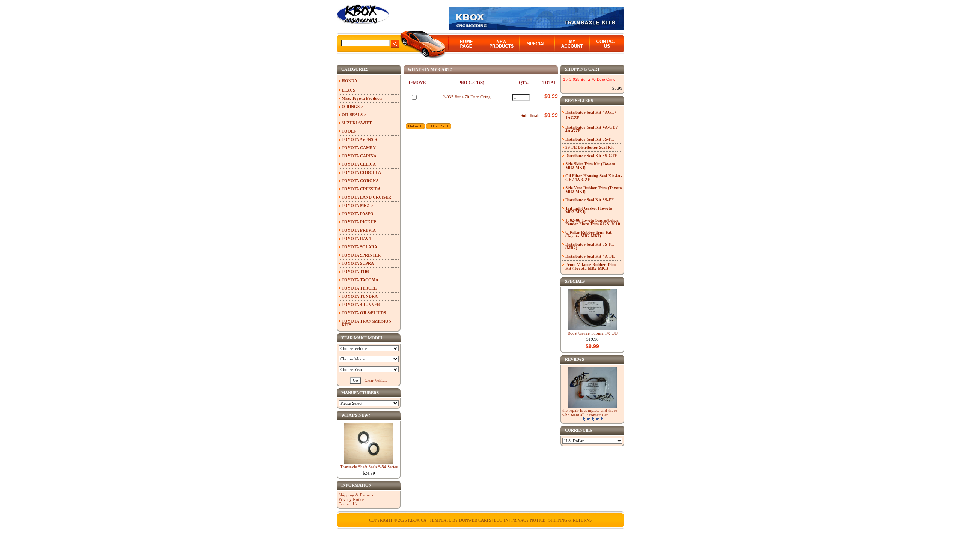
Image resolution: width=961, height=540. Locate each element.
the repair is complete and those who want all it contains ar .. (589, 412)
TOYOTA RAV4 (356, 238)
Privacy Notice (351, 499)
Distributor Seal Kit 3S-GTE (591, 155)
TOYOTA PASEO (358, 214)
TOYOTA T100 (355, 271)
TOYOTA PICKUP (359, 222)
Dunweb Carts (475, 520)
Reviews (574, 359)
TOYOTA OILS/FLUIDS (364, 312)
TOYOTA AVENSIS (359, 139)
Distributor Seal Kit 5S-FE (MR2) (589, 246)
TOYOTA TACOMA (360, 280)
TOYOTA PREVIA (359, 230)
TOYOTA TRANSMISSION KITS (367, 323)
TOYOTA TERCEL (359, 288)
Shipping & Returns (356, 495)
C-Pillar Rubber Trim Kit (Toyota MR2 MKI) (588, 234)
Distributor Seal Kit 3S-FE (589, 200)
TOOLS (349, 131)
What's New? (356, 415)
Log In (501, 520)
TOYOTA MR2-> (357, 205)
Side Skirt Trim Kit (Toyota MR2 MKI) (590, 166)
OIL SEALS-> (354, 114)
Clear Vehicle (376, 380)
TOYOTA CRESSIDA (361, 189)
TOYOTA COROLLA (361, 172)
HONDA (349, 80)
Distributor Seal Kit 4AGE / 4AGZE (590, 115)
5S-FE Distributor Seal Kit (589, 147)
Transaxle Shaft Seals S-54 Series (369, 467)
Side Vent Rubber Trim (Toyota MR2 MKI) (593, 190)
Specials (575, 281)
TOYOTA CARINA (359, 156)
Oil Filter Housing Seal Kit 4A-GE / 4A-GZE (593, 178)
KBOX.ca (417, 520)
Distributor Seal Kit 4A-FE (590, 256)
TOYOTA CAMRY (359, 148)
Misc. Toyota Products (362, 98)
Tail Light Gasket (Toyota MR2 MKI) (588, 210)
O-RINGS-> (352, 106)
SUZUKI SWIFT (357, 123)
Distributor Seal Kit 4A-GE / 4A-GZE (591, 129)
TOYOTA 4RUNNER (361, 304)
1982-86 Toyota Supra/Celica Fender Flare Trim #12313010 (592, 222)
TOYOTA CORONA (360, 180)
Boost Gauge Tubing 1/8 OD (593, 333)
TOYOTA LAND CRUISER (366, 197)
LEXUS (348, 90)
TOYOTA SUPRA (358, 263)
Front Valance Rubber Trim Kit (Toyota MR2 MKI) (590, 266)
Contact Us (348, 504)
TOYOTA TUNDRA (360, 296)
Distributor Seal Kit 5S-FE (589, 139)
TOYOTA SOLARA (359, 246)
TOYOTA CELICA (359, 164)
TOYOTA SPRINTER (361, 255)
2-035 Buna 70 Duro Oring (467, 96)
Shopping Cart (582, 69)
